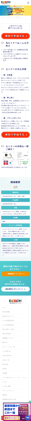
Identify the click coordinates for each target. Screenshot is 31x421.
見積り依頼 (5, 364)
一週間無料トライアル (14, 274)
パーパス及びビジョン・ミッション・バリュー (14, 377)
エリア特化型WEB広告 (8, 320)
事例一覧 (4, 342)
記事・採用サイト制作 (8, 329)
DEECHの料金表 (6, 333)
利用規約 (4, 395)
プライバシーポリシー (8, 390)
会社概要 (4, 373)
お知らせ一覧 (5, 360)
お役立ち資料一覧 (7, 355)
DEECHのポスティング (8, 316)
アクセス (4, 382)
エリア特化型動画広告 (8, 325)
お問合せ (4, 368)
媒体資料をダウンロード (14, 289)
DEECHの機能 (6, 311)
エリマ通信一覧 (6, 351)
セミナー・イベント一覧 (8, 346)
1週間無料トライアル (7, 338)
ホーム (4, 307)
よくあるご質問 (6, 386)
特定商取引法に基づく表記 (9, 399)
